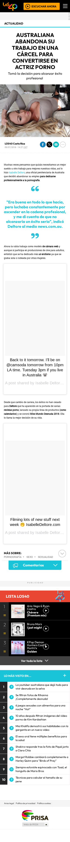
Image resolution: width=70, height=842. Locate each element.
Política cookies (44, 803)
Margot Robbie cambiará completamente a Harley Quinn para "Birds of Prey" (42, 758)
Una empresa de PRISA (35, 815)
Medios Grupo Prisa (35, 824)
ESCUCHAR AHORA (44, 6)
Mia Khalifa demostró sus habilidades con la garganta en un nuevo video (42, 728)
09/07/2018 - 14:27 (16, 147)
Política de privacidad (25, 803)
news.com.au (49, 226)
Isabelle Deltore (17, 172)
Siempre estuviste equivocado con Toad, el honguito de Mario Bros (41, 769)
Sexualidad (45, 557)
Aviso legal (9, 803)
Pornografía (12, 557)
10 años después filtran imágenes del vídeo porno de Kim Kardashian (41, 717)
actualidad (13, 23)
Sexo (29, 557)
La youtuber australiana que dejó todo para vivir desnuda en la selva (42, 686)
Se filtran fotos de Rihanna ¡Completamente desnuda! (32, 697)
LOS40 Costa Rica (15, 143)
